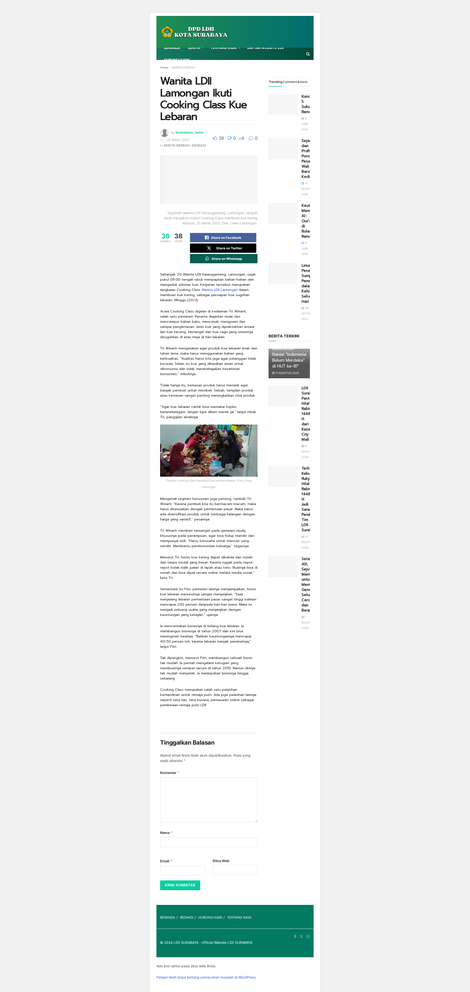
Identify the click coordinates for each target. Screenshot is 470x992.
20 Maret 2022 (178, 140)
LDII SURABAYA (186, 942)
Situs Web (220, 861)
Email (166, 861)
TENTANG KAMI (224, 48)
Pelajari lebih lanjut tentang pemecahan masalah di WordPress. (206, 977)
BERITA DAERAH (183, 67)
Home (164, 67)
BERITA (194, 48)
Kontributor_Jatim (189, 132)
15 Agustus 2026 (308, 451)
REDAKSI (186, 917)
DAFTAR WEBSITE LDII (265, 48)
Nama (166, 832)
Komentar (170, 772)
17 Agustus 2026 (286, 373)
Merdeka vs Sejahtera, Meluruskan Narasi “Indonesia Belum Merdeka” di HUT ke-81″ (289, 351)
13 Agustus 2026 (308, 542)
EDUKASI (199, 145)
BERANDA (172, 48)
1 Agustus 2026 (308, 622)
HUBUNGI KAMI (176, 60)
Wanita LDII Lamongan (219, 289)
